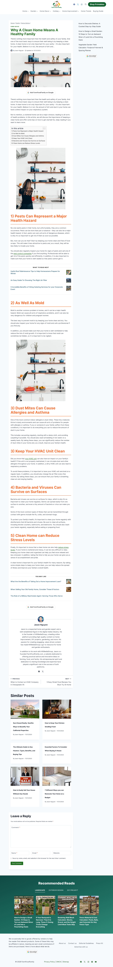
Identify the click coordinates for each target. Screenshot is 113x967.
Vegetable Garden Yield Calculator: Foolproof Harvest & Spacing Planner (91, 47)
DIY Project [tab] (72, 890)
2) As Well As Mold (17, 133)
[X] (78, 4)
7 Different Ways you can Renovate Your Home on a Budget (54, 793)
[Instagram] (81, 4)
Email (35, 853)
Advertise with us (81, 947)
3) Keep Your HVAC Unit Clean (21, 138)
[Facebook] (74, 4)
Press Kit (99, 943)
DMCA (58, 962)
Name (14, 853)
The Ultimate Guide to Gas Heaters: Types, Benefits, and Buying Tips (24, 750)
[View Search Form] (85, 4)
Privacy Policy (49, 962)
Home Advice (15, 26)
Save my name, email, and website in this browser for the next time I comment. (39, 858)
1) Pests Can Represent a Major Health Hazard (27, 131)
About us (62, 943)
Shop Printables (97, 4)
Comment (15, 827)
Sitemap (66, 962)
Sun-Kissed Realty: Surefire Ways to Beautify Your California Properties (23, 726)
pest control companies (23, 253)
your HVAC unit (31, 459)
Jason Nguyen (19, 50)
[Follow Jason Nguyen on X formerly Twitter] (42, 671)
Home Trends (86, 11)
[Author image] (12, 50)
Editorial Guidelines (86, 943)
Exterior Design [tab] (56, 890)
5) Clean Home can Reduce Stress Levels (25, 143)
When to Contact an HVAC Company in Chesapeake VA (25, 682)
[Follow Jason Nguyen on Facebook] (39, 671)
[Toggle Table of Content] (43, 128)
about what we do (42, 946)
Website (56, 853)
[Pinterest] (92, 961)
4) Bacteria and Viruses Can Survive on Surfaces (28, 141)
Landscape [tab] (40, 890)
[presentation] (25, 709)
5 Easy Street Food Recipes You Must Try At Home (59, 682)
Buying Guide (98, 11)
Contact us (72, 943)
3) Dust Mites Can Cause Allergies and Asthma (27, 136)
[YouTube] (95, 961)
